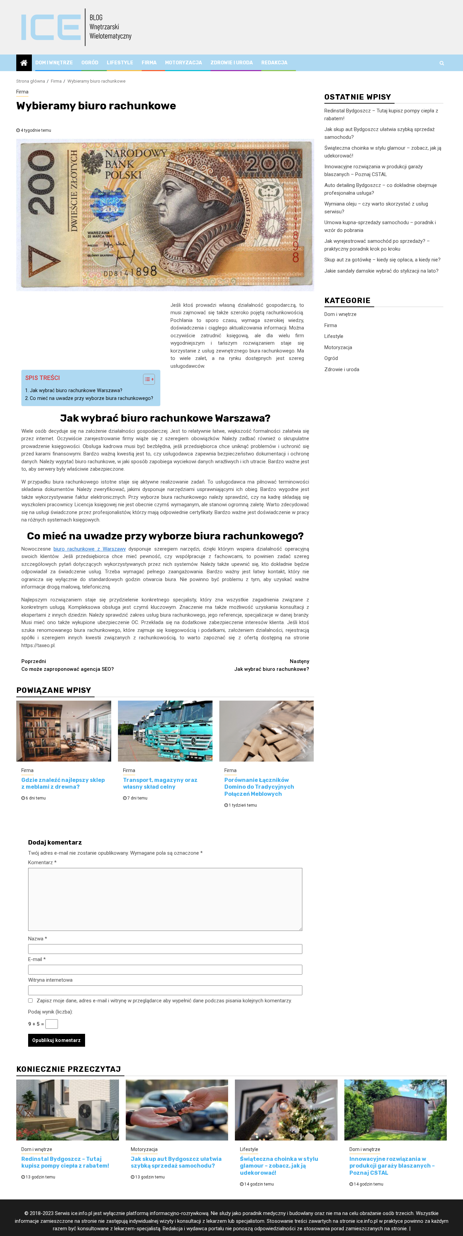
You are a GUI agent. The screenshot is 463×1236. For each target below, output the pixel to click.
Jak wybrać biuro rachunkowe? (271, 665)
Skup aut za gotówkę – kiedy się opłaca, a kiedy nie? (382, 260)
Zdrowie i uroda (231, 63)
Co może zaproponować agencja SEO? (67, 665)
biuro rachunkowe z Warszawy (90, 549)
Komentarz (42, 862)
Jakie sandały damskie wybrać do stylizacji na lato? (381, 271)
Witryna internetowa (50, 980)
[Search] (442, 63)
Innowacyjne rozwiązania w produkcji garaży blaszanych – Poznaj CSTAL (392, 1166)
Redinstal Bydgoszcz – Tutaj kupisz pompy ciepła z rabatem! (65, 1162)
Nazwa (37, 939)
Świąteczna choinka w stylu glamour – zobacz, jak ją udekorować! (279, 1166)
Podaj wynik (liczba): (50, 1012)
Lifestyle (120, 63)
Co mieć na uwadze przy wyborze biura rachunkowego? (91, 398)
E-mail (37, 959)
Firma (149, 63)
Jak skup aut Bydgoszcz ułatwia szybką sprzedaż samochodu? (176, 1162)
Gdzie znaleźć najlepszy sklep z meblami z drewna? (63, 783)
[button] (145, 380)
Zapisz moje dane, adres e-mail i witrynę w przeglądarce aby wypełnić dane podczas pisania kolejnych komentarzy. (164, 1001)
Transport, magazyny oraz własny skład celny (160, 783)
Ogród (89, 63)
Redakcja (274, 63)
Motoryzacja (183, 63)
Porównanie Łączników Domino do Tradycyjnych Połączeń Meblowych (259, 787)
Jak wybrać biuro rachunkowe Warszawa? (76, 390)
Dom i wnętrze (54, 63)
